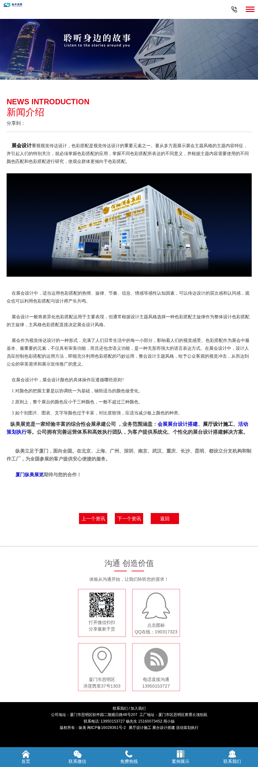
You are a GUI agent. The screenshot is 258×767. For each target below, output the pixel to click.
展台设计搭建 (163, 727)
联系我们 (120, 708)
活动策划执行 (187, 727)
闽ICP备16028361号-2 (106, 727)
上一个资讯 (93, 518)
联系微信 (77, 761)
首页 (25, 761)
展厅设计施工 (218, 424)
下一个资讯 (129, 518)
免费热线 (129, 761)
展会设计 (22, 145)
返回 (165, 518)
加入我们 (138, 708)
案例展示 (180, 761)
